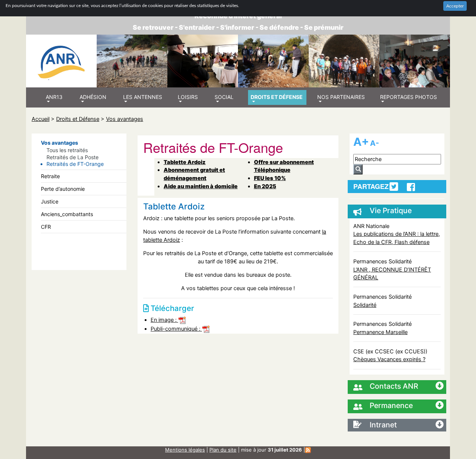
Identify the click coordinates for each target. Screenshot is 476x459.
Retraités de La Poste (72, 157)
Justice (49, 201)
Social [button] (224, 97)
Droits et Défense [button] (277, 97)
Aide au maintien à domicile (201, 186)
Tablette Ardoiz (185, 162)
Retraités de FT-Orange (75, 164)
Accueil (40, 119)
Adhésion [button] (93, 97)
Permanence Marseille (380, 332)
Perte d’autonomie (63, 189)
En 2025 (265, 186)
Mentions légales (185, 450)
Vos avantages (124, 119)
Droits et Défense (77, 119)
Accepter (455, 6)
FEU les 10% (270, 178)
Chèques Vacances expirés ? (389, 359)
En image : (164, 320)
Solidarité (364, 305)
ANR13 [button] (54, 97)
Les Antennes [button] (142, 97)
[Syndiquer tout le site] (308, 450)
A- (374, 143)
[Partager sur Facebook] (410, 187)
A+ (361, 141)
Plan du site (223, 450)
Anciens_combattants (67, 214)
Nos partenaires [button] (341, 97)
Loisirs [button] (188, 97)
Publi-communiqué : (176, 328)
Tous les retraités (67, 150)
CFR (46, 227)
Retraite (50, 176)
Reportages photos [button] (408, 97)
